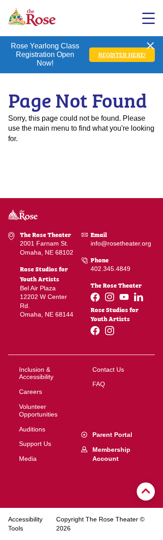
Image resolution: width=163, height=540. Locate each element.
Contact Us (108, 369)
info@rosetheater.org (121, 243)
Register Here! (122, 54)
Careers (30, 391)
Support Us (35, 443)
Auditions (32, 429)
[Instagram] (109, 297)
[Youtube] (124, 297)
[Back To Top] (146, 492)
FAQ (98, 384)
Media (28, 458)
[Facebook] (95, 297)
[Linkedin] (138, 297)
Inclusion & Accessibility (36, 373)
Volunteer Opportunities (38, 410)
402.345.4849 (110, 268)
